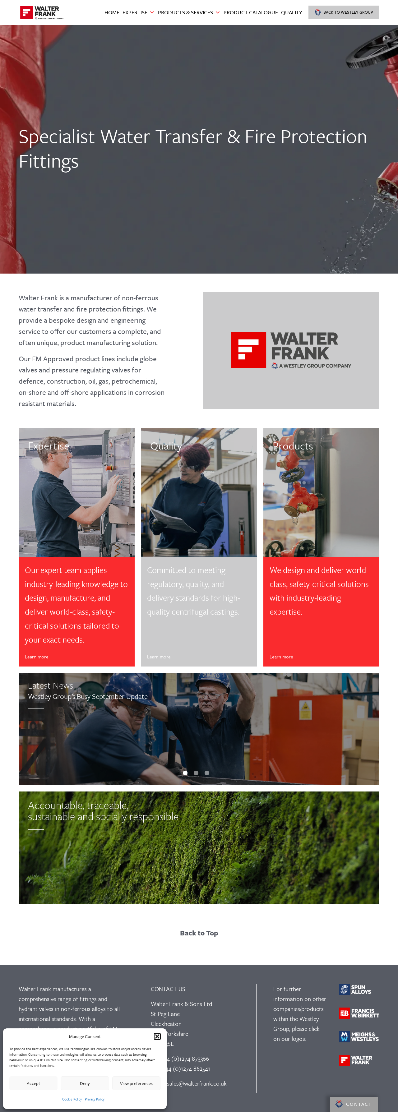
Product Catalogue (251, 12)
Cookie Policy (72, 1099)
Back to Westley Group (348, 12)
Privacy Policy (94, 1099)
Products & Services (185, 12)
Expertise (135, 12)
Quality (291, 12)
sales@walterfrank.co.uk (197, 1083)
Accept (33, 1083)
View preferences (136, 1083)
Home (111, 12)
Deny (85, 1083)
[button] (157, 1036)
